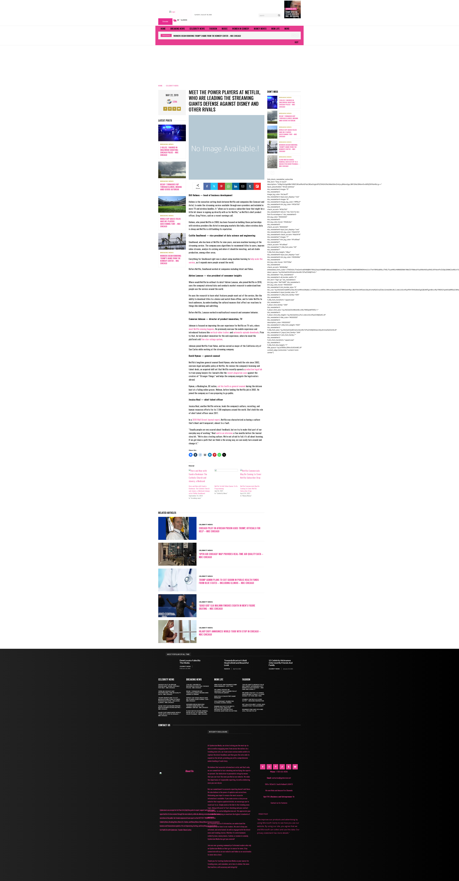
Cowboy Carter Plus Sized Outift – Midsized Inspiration (253, 700)
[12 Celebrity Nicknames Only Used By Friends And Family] (260, 664)
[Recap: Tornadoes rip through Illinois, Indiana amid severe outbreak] (172, 170)
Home (160, 85)
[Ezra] (170, 101)
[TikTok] (282, 766)
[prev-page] (268, 172)
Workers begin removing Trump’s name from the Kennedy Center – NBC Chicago (170, 259)
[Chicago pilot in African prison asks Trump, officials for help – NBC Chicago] (177, 528)
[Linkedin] (235, 186)
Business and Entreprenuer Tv (282, 796)
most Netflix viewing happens (201, 329)
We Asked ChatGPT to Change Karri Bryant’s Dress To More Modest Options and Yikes (253, 694)
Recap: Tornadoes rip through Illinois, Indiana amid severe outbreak (171, 187)
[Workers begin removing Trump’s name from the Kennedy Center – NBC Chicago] (172, 241)
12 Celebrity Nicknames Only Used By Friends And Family (280, 662)
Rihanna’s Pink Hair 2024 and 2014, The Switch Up (252, 710)
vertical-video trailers (219, 332)
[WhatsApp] (228, 186)
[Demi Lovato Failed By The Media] (171, 664)
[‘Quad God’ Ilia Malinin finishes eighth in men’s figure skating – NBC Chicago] (177, 605)
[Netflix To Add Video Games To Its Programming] (226, 475)
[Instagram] (170, 109)
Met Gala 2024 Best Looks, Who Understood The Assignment (253, 705)
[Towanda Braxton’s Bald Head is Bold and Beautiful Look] (216, 664)
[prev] (293, 35)
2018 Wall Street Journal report (206, 419)
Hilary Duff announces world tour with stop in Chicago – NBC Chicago (230, 633)
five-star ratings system (211, 339)
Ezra (175, 101)
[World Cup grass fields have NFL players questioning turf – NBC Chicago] (172, 204)
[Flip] (257, 186)
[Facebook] (165, 109)
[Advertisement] (229, 63)
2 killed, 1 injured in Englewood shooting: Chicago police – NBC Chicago (204, 35)
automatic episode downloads (246, 332)
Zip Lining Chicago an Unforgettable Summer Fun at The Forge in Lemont (225, 691)
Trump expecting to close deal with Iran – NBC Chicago (292, 14)
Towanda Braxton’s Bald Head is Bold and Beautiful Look (236, 662)
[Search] (279, 15)
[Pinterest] (221, 186)
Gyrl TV (266, 796)
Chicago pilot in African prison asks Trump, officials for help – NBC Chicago (229, 529)
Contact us (164, 725)
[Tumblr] (250, 186)
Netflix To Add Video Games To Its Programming (226, 487)
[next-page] (272, 172)
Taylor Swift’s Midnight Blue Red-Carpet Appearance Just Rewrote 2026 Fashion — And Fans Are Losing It (253, 687)
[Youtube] (179, 109)
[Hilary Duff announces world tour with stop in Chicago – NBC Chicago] (177, 631)
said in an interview (224, 433)
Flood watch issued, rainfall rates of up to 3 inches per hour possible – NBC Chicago (289, 162)
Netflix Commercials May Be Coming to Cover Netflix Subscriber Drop (249, 488)
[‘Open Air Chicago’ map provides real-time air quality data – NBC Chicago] (177, 554)
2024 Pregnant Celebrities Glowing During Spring (224, 702)
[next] (296, 35)
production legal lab (253, 369)
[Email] (242, 186)
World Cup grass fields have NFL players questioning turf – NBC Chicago (170, 222)
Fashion (227, 669)
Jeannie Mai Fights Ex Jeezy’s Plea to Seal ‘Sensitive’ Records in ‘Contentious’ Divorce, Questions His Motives (225, 709)
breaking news (291, 9)
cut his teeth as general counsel (231, 386)
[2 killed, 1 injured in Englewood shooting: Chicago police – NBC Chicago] (172, 133)
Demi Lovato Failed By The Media (190, 661)
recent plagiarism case (237, 372)
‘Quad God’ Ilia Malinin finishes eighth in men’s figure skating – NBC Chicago (227, 607)
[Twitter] (174, 109)
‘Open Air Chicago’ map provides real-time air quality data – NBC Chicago (231, 555)
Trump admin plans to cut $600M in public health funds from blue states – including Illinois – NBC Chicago (229, 581)
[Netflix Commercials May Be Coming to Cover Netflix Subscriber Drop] (252, 475)
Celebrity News (172, 85)
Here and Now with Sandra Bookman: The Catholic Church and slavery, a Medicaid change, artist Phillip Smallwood (199, 489)
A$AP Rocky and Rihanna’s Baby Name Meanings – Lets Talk (225, 685)
